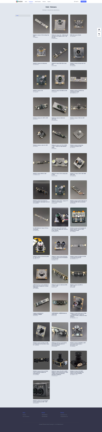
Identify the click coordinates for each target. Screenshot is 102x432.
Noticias (44, 1)
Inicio (26, 1)
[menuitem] (26, 1)
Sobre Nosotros (38, 1)
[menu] (49, 1)
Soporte (49, 1)
